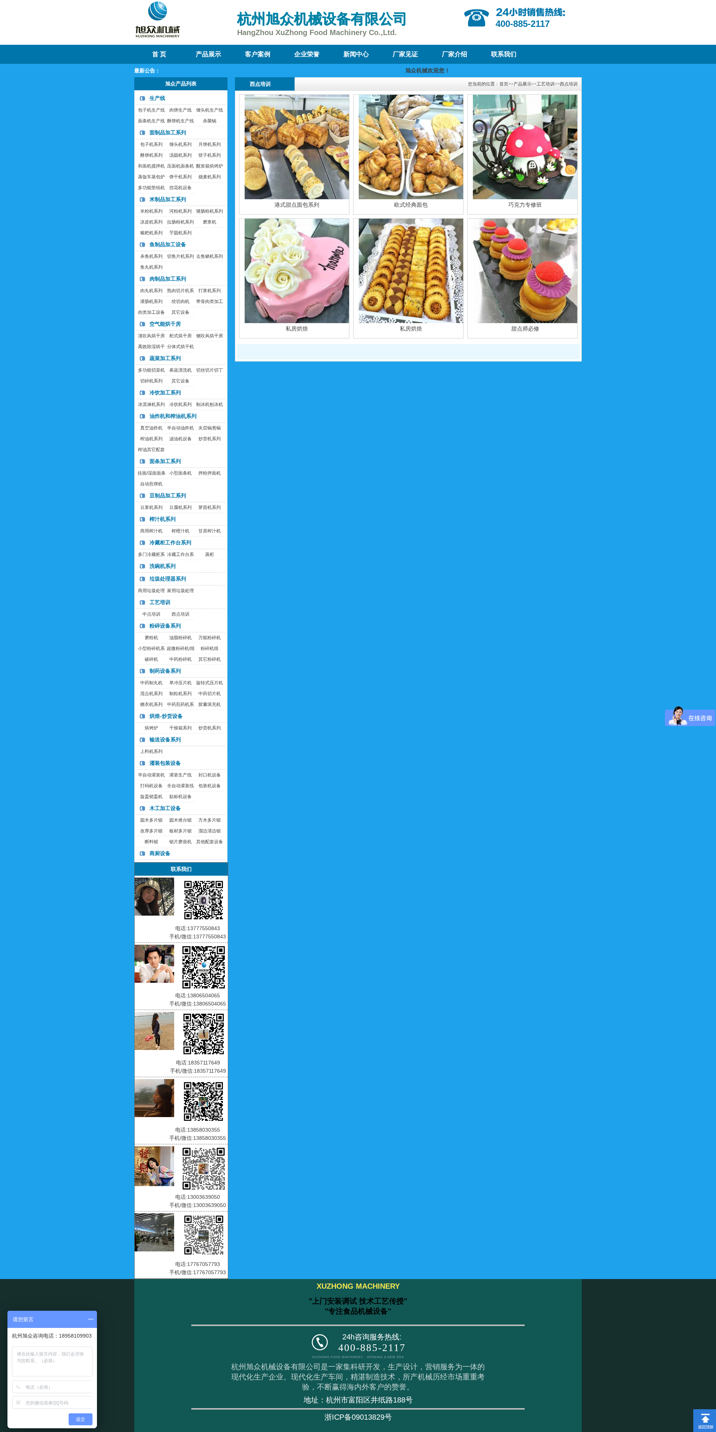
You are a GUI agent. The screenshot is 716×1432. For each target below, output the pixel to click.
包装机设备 (209, 785)
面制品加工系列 (168, 132)
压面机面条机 (180, 166)
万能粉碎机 (209, 637)
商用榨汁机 (151, 531)
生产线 (157, 98)
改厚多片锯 (151, 831)
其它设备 (180, 312)
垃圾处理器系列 (168, 579)
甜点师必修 (525, 328)
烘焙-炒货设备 (166, 716)
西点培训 (180, 614)
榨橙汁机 (180, 531)
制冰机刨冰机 (209, 404)
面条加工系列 (165, 461)
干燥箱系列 (180, 728)
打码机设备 (151, 785)
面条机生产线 (151, 120)
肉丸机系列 (151, 290)
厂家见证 (405, 54)
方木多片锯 (209, 820)
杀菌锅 (209, 120)
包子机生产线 (151, 110)
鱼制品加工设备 (168, 244)
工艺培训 (160, 602)
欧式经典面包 (411, 204)
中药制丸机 (151, 682)
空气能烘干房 (165, 324)
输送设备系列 (165, 739)
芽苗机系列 (209, 507)
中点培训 (151, 614)
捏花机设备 (180, 187)
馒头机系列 (180, 144)
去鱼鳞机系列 (209, 256)
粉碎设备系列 (165, 626)
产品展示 (208, 54)
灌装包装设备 (165, 763)
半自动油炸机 (180, 428)
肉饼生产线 (180, 110)
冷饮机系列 (180, 404)
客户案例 (257, 54)
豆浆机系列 (151, 507)
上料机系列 (151, 751)
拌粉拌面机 (209, 473)
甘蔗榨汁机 (209, 531)
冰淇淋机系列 (151, 404)
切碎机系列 (151, 381)
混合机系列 (151, 693)
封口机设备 (209, 775)
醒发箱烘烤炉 (209, 166)
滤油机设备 (180, 438)
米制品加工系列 (168, 199)
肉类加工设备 (151, 312)
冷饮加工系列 (165, 392)
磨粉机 (151, 637)
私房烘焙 (297, 328)
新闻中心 (356, 54)
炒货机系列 (209, 438)
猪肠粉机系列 (209, 211)
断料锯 (151, 841)
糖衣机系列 (151, 704)
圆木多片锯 (151, 820)
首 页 (159, 54)
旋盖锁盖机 (151, 796)
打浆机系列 (209, 290)
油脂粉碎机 (180, 637)
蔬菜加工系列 (165, 358)
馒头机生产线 (209, 110)
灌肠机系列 (151, 301)
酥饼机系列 (151, 155)
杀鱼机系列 (151, 256)
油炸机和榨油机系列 (173, 416)
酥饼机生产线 (180, 120)
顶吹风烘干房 (151, 335)
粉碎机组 (210, 648)
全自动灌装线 (180, 785)
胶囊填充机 (209, 704)
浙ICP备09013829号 (358, 1417)
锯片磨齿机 (180, 841)
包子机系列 (151, 144)
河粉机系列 (180, 211)
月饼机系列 (209, 144)
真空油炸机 (151, 428)
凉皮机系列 (151, 222)
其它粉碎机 (209, 659)
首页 (503, 84)
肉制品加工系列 (168, 279)
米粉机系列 (151, 211)
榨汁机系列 (163, 519)
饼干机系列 (180, 176)
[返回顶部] (704, 1411)
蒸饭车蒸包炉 (151, 176)
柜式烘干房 (180, 335)
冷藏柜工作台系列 (170, 542)
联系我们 (503, 54)
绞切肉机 (180, 301)
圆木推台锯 (180, 820)
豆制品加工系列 (168, 495)
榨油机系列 (151, 438)
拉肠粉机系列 (180, 222)
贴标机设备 (180, 796)
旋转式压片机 (209, 682)
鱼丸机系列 (151, 267)
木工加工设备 (165, 808)
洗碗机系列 (163, 566)
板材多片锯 (180, 831)
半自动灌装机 (151, 775)
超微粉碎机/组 (181, 648)
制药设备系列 (165, 671)
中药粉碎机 (180, 659)
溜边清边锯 (209, 831)
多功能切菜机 (151, 370)
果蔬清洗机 (180, 370)
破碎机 (151, 659)
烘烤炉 (151, 728)
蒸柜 (209, 554)
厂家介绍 (454, 54)
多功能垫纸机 (151, 187)
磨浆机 (209, 222)
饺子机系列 (209, 155)
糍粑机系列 (151, 232)
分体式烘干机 (180, 346)
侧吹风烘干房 (209, 335)
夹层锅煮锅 (209, 428)
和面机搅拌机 (151, 166)
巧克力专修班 (525, 204)
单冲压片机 (180, 682)
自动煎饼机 (151, 484)
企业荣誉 (307, 54)
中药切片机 (209, 693)
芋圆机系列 (180, 232)
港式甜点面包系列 (296, 204)
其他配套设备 (209, 841)
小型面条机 (180, 473)
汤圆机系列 (180, 155)
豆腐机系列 (180, 507)
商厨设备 (160, 853)
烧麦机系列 (209, 176)
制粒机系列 (180, 693)
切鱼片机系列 (180, 256)
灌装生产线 (180, 775)
